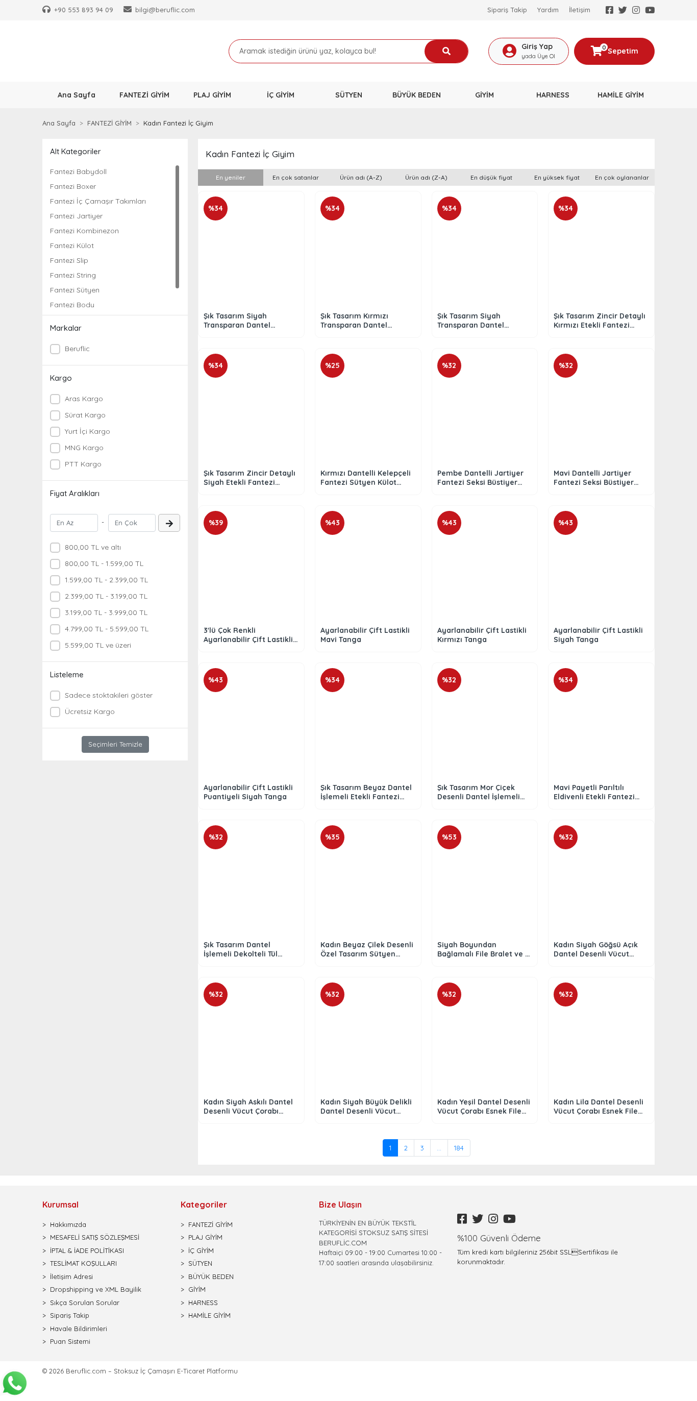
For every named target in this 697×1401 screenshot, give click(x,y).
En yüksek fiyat (557, 177)
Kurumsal (60, 1204)
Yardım (548, 10)
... (439, 1148)
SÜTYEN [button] (348, 95)
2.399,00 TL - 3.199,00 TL (106, 596)
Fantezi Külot (72, 245)
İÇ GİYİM (201, 1250)
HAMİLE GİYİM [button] (621, 95)
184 (459, 1148)
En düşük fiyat (491, 177)
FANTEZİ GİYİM (210, 1224)
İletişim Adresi (71, 1276)
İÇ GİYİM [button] (280, 95)
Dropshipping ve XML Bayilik (95, 1289)
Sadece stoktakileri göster (109, 695)
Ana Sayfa (76, 95)
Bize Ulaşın (340, 1204)
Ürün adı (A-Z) (361, 177)
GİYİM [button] (484, 95)
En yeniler (230, 177)
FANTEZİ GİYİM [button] (144, 95)
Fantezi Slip (69, 260)
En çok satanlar (295, 177)
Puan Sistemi (70, 1341)
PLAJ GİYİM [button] (212, 95)
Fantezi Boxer (73, 186)
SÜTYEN (200, 1263)
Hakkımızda (68, 1224)
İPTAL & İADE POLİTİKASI (87, 1250)
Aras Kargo (84, 398)
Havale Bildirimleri (78, 1328)
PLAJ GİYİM (205, 1237)
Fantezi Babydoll (78, 171)
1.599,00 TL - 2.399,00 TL (106, 579)
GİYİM (197, 1289)
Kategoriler (204, 1204)
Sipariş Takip (507, 10)
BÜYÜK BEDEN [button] (416, 95)
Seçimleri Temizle (115, 744)
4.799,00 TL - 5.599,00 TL (106, 628)
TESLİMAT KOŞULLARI (83, 1263)
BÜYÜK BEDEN (211, 1276)
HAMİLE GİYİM (209, 1315)
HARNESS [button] (552, 95)
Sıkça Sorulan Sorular (84, 1302)
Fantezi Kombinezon (84, 230)
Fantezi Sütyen (74, 289)
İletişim (579, 10)
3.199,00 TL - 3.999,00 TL (106, 612)
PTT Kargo (83, 464)
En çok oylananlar (622, 177)
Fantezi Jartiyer (76, 215)
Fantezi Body (72, 304)
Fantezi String (73, 275)
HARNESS (203, 1302)
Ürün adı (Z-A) (426, 177)
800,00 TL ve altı (93, 547)
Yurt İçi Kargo (87, 431)
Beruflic (77, 348)
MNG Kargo (84, 447)
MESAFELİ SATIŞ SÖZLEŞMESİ (94, 1237)
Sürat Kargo (85, 415)
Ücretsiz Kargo (90, 711)
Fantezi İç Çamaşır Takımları (98, 201)
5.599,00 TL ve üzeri (98, 645)
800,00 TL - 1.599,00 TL (104, 563)
